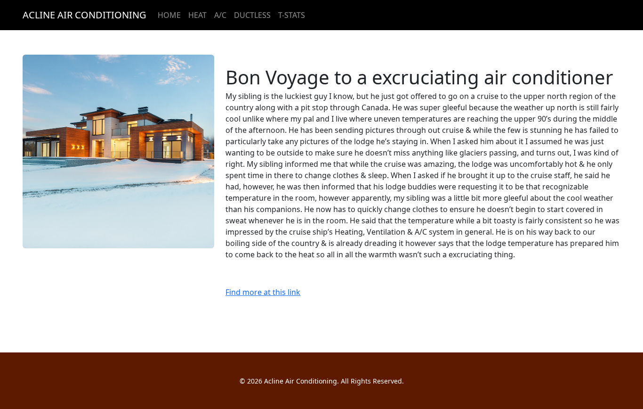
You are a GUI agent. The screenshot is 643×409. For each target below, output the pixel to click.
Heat (197, 15)
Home (169, 15)
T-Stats (291, 15)
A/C (220, 15)
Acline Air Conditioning (84, 14)
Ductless (252, 15)
